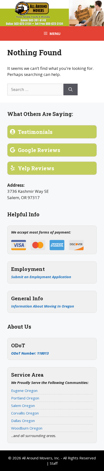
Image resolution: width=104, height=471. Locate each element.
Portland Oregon (25, 398)
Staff (54, 463)
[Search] (70, 89)
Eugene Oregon (24, 390)
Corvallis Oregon (25, 413)
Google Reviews (39, 150)
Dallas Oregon (23, 420)
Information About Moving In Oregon (42, 306)
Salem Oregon (23, 405)
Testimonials (35, 131)
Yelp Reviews (36, 168)
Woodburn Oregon (26, 428)
